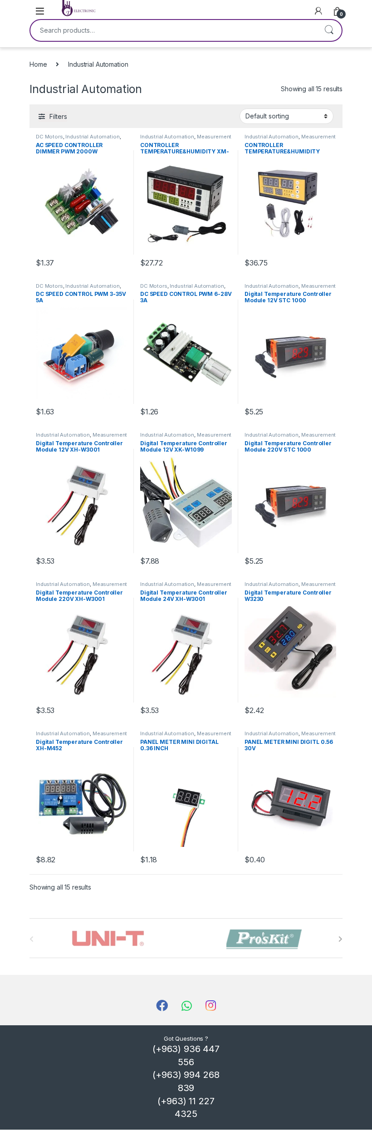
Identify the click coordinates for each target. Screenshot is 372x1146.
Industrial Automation (92, 136)
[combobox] (173, 30)
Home (38, 64)
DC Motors (49, 136)
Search (329, 30)
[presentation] (340, 939)
